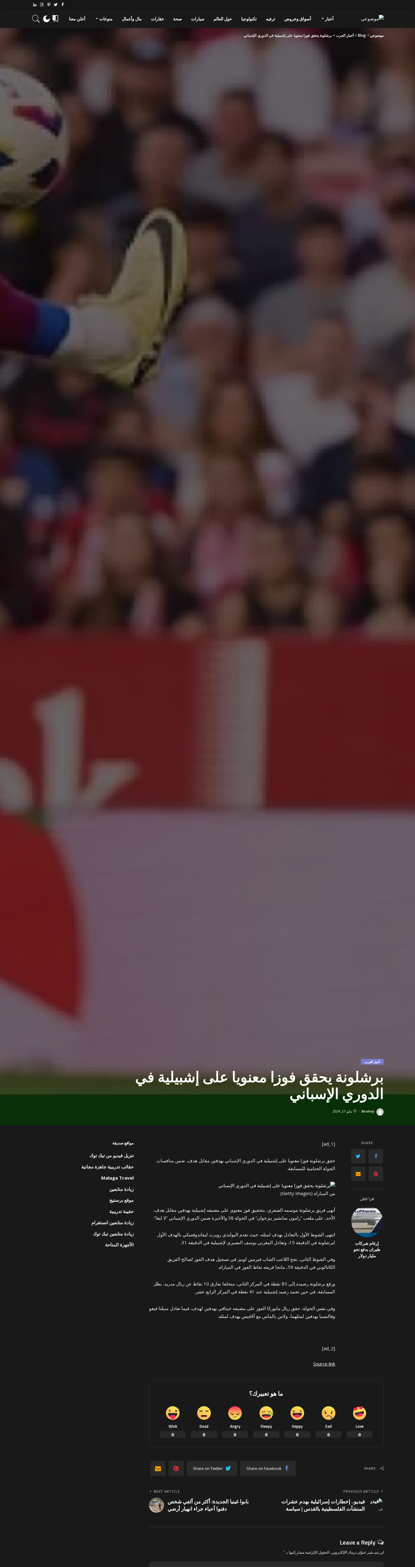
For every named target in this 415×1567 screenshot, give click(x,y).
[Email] (358, 1173)
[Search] (36, 19)
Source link (324, 1364)
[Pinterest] (48, 5)
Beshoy (368, 1111)
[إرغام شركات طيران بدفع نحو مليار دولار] (367, 1221)
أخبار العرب (372, 1061)
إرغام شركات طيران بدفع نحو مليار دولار (367, 1249)
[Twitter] (55, 5)
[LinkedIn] (34, 5)
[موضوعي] (372, 19)
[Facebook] (62, 5)
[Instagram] (41, 5)
